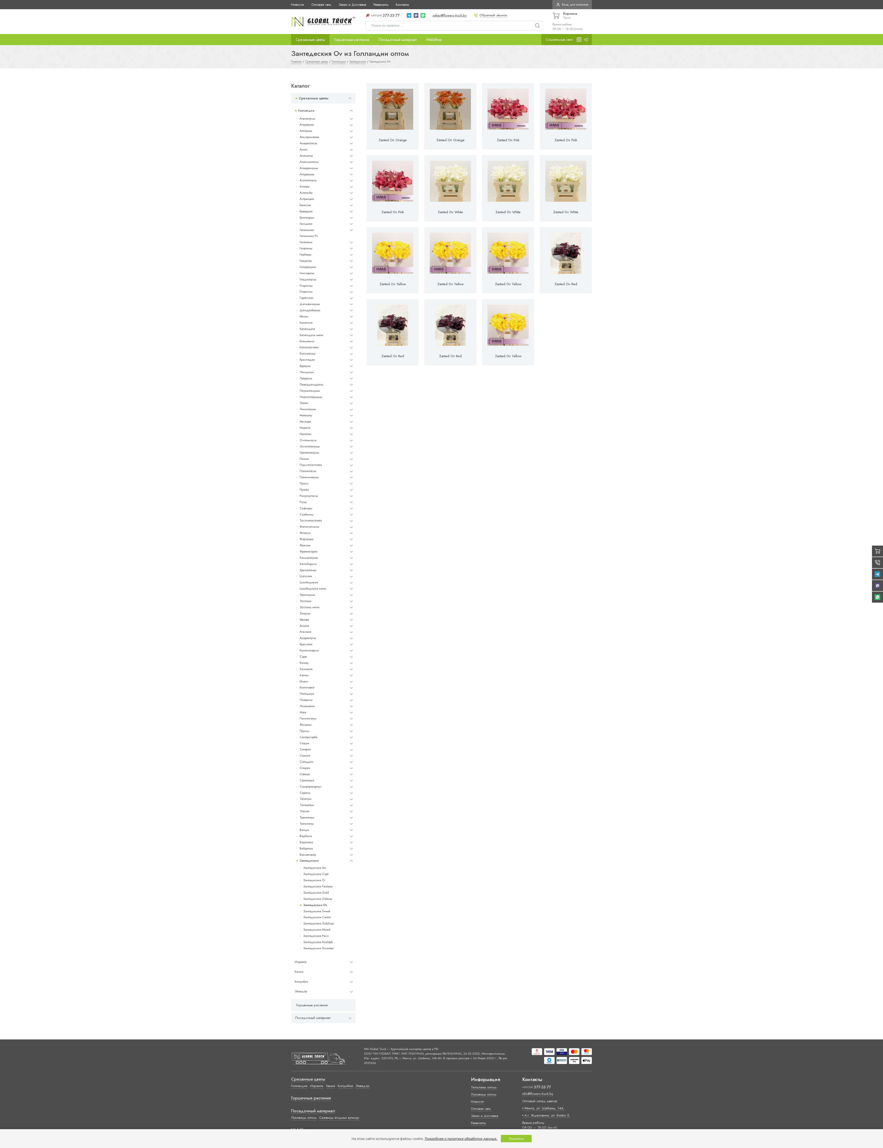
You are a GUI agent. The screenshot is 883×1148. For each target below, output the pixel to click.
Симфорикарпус (310, 786)
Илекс (304, 681)
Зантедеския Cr (314, 880)
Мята (303, 712)
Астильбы (306, 192)
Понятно (516, 1138)
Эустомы (305, 601)
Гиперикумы (308, 267)
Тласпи (304, 811)
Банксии (305, 205)
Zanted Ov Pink (508, 140)
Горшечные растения (351, 39)
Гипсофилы (307, 273)
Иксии (304, 316)
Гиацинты (306, 261)
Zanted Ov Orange (393, 140)
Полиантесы (308, 471)
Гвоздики (306, 224)
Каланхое (306, 322)
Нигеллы (305, 434)
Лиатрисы (306, 700)
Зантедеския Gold (316, 892)
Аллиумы (306, 131)
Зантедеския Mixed (316, 929)
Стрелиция (307, 780)
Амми (303, 149)
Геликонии (307, 230)
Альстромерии (309, 137)
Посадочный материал (397, 39)
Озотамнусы (308, 440)
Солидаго (306, 762)
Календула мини (311, 335)
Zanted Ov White (450, 212)
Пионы (304, 459)
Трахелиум (307, 817)
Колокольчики (309, 347)
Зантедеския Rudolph (318, 942)
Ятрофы (304, 619)
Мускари (305, 421)
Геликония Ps (309, 236)
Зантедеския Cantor (317, 917)
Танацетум (307, 805)
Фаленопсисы (309, 526)
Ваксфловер (308, 854)
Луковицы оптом (303, 1117)
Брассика (306, 644)
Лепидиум (307, 693)
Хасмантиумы (309, 557)
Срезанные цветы (310, 39)
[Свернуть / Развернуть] (350, 98)
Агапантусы (307, 118)
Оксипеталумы (310, 446)
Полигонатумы (309, 477)
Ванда (304, 830)
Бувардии (306, 211)
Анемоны (306, 155)
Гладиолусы (308, 279)
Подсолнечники (311, 465)
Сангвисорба (308, 737)
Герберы (305, 254)
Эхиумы (305, 613)
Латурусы (306, 378)
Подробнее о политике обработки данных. (461, 1138)
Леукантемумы (310, 390)
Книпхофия (307, 687)
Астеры (305, 186)
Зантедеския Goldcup (318, 923)
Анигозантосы (309, 162)
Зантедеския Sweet (316, 911)
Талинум (305, 799)
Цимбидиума (309, 582)
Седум (304, 743)
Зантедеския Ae (314, 868)
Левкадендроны (311, 384)
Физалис (306, 724)
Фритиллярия (308, 551)
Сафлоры (306, 508)
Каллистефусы (309, 650)
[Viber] (416, 15)
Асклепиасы (308, 180)
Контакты (402, 4)
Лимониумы (308, 409)
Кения (299, 972)
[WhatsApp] (423, 15)
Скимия (305, 755)
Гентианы (306, 242)
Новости (297, 4)
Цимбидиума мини (313, 588)
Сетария (305, 749)
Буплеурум (307, 217)
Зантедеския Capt (315, 874)
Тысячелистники (311, 520)
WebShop (434, 39)
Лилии (304, 403)
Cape (303, 656)
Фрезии (305, 545)
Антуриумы (307, 174)
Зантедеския (309, 860)
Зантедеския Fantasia (318, 886)
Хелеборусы (308, 564)
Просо (304, 483)
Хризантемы (308, 570)
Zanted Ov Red (566, 284)
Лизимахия (307, 706)
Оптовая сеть (321, 4)
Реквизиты (380, 4)
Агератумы (307, 124)
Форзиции (306, 539)
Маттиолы (306, 415)
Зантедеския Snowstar (318, 948)
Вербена (306, 836)
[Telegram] (409, 15)
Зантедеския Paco (316, 936)
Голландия (306, 110)
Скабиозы (306, 514)
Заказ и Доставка (352, 4)
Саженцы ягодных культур (339, 1117)
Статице (305, 774)
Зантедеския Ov (315, 905)
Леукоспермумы (311, 397)
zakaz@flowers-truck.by (450, 15)
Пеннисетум (308, 718)
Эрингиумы (307, 595)
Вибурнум (306, 848)
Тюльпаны (307, 823)
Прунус (305, 731)
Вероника (306, 842)
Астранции (307, 199)
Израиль (301, 962)
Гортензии (306, 298)
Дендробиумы (310, 310)
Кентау (304, 663)
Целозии (306, 576)
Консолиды (307, 353)
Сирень (305, 793)
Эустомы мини (309, 607)
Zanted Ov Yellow (393, 284)
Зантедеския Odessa (317, 899)
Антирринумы (309, 168)
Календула (307, 329)
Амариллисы (308, 143)
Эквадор (301, 991)
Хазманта (306, 669)
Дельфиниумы (310, 304)
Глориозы (306, 285)
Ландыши (307, 372)
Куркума (305, 366)
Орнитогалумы (309, 452)
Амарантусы (308, 638)
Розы (303, 502)
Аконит (304, 626)
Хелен (304, 675)
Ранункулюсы (309, 496)
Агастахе (305, 632)
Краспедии (307, 359)
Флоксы (305, 533)
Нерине (305, 428)
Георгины (306, 248)
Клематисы (307, 341)
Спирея (305, 768)
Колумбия (301, 981)
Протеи (304, 489)
